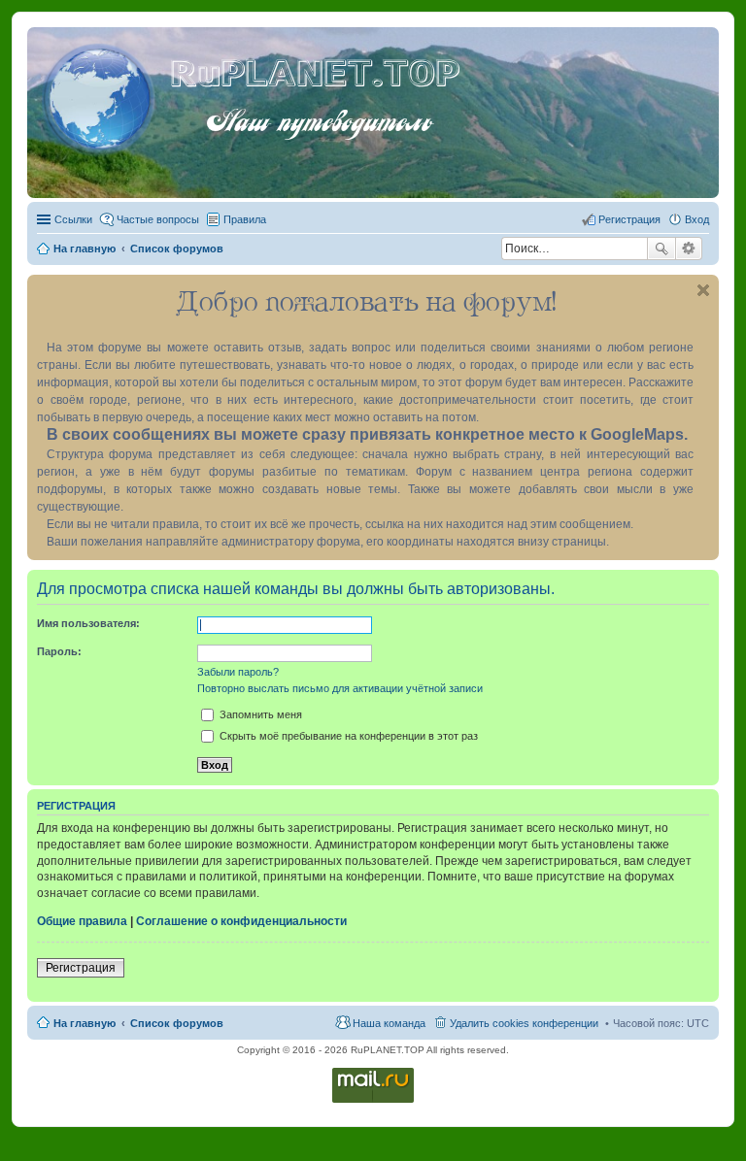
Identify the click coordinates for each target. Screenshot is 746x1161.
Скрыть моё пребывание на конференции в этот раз (347, 736)
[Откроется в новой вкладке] (373, 1101)
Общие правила (82, 921)
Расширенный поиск (689, 248)
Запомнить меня (259, 714)
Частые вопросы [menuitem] (158, 219)
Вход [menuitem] (697, 219)
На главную (84, 1023)
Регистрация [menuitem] (629, 219)
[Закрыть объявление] (703, 290)
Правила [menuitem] (244, 219)
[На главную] (101, 96)
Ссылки (73, 219)
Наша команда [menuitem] (389, 1023)
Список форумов (176, 1023)
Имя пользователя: (88, 623)
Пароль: (59, 651)
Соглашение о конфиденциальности (241, 921)
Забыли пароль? (238, 672)
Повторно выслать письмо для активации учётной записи (340, 688)
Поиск (661, 248)
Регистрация (81, 968)
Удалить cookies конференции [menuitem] (524, 1023)
